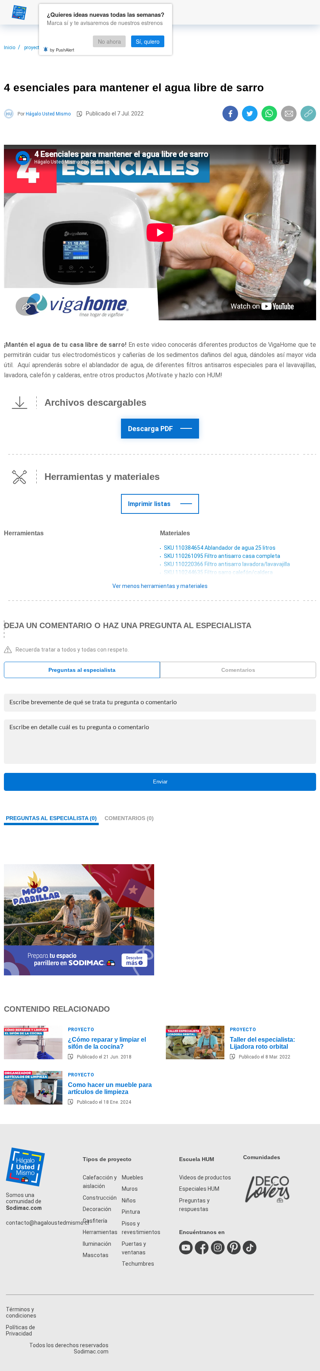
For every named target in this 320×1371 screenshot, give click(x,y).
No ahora (109, 41)
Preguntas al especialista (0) (51, 818)
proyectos (34, 47)
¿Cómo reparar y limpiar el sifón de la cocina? (107, 1043)
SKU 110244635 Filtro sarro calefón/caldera (218, 572)
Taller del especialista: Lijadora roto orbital (262, 1043)
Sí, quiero (148, 41)
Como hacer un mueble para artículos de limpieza (110, 1088)
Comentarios (238, 670)
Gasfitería (95, 1221)
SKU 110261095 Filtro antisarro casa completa (222, 556)
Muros (130, 1189)
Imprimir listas (149, 504)
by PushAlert (62, 49)
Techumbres (138, 1264)
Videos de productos (205, 1177)
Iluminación (97, 1244)
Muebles (132, 1177)
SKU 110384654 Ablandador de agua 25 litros (220, 548)
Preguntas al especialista (82, 670)
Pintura (131, 1212)
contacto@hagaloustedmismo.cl (47, 1223)
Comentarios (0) (129, 818)
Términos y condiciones (21, 1312)
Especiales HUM (199, 1189)
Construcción (100, 1198)
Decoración (97, 1209)
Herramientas (100, 1232)
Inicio (9, 47)
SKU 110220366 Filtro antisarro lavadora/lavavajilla (227, 564)
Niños (129, 1200)
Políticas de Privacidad (20, 1330)
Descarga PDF (150, 428)
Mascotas (95, 1255)
